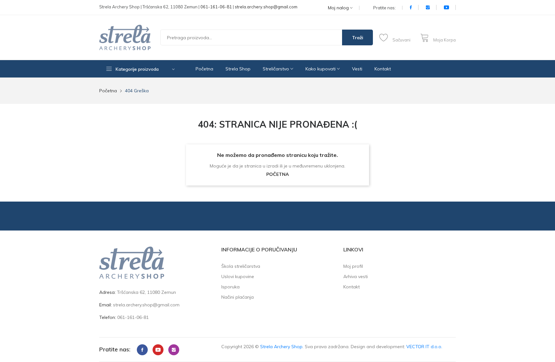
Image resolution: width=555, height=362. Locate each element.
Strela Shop (238, 69)
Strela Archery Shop (281, 346)
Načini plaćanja (237, 297)
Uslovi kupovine (237, 276)
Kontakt (382, 69)
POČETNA (277, 174)
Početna (204, 69)
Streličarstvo (276, 69)
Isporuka (230, 287)
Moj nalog (339, 8)
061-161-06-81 (216, 6)
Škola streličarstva (240, 266)
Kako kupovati (321, 69)
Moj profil (353, 266)
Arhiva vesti (355, 276)
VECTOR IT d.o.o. (424, 346)
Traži (357, 38)
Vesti (357, 69)
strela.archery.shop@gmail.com (266, 6)
